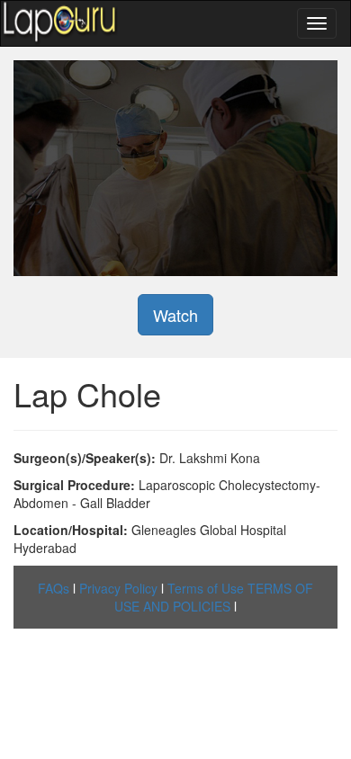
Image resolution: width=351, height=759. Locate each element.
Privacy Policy (118, 588)
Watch (175, 314)
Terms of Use (205, 588)
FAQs (53, 588)
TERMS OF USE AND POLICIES (213, 597)
